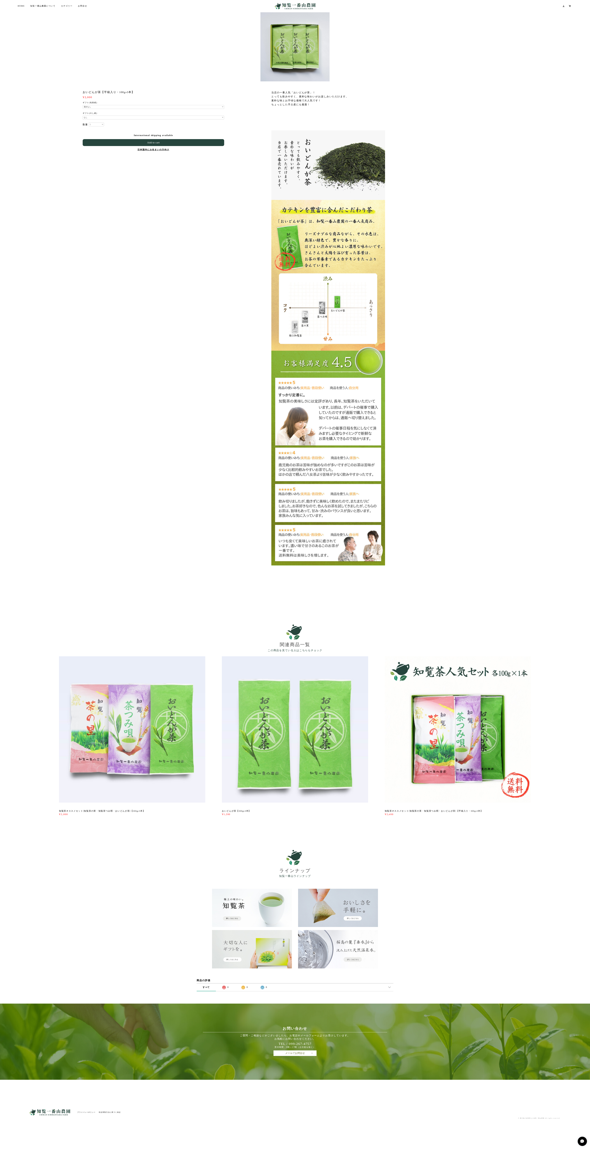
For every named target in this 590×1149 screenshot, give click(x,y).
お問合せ (82, 6)
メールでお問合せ (295, 1053)
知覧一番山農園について (42, 6)
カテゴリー (67, 6)
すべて (206, 987)
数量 (85, 124)
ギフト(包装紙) (90, 102)
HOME (21, 6)
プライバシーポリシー (86, 1112)
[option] (295, 46)
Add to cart (153, 142)
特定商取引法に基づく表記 (110, 1112)
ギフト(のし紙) (90, 113)
